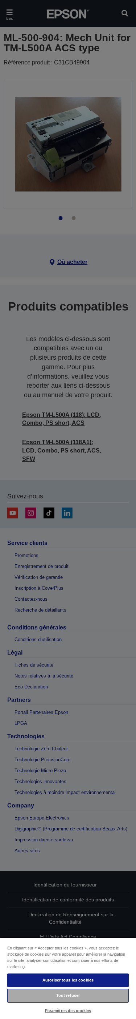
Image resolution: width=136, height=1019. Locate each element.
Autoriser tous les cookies (68, 980)
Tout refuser (68, 995)
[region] (68, 978)
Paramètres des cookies (68, 1010)
